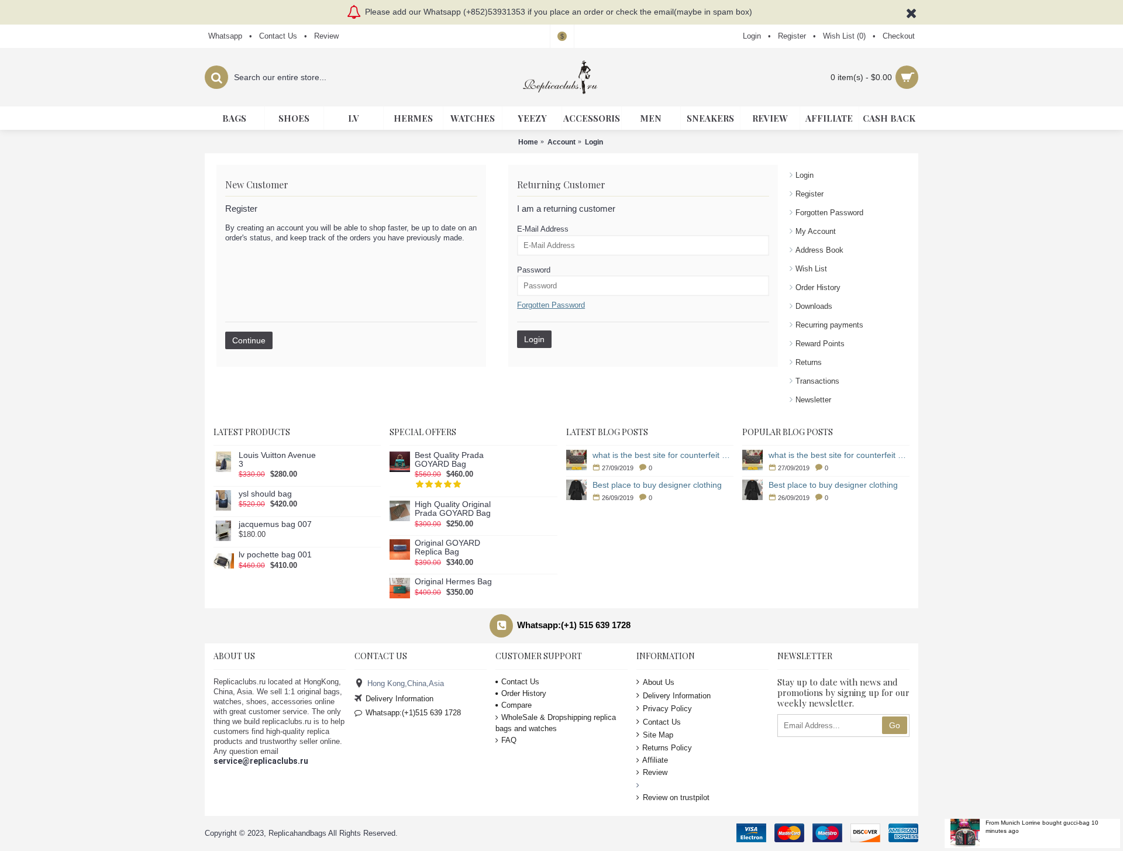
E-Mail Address (543, 229)
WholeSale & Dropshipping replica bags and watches (555, 723)
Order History (817, 287)
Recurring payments (829, 325)
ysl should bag (265, 494)
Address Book (819, 250)
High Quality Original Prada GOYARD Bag (453, 509)
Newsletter (813, 399)
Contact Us (520, 681)
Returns (808, 362)
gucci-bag (1076, 822)
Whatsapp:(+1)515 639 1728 (413, 712)
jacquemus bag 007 (275, 524)
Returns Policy (667, 747)
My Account (815, 231)
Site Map (658, 735)
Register (809, 194)
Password (533, 270)
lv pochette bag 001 (275, 554)
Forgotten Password (829, 212)
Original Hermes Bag (453, 581)
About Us (658, 682)
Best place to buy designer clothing (657, 485)
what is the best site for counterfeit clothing (662, 455)
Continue (249, 340)
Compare (516, 705)
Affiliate (655, 760)
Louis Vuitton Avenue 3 (277, 459)
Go (894, 725)
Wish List (811, 268)
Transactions (817, 381)
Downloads (813, 306)
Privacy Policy (667, 708)
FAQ (508, 740)
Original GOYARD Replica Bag (447, 547)
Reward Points (820, 343)
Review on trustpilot (676, 797)
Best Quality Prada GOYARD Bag (449, 459)
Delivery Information (399, 698)
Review (655, 772)
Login (804, 175)
